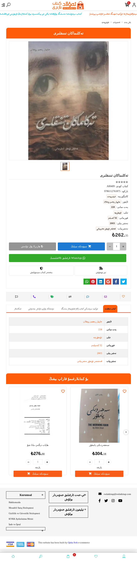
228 (100, 329)
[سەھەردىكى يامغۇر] (99, 416)
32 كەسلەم (96, 345)
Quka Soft (73, 542)
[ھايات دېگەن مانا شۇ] (38, 416)
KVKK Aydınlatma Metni (21, 519)
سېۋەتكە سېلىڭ (79, 246)
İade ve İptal (15, 524)
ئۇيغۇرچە (97, 337)
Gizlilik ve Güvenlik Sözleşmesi (24, 513)
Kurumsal (26, 494)
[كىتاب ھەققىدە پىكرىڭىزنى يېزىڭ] (87, 296)
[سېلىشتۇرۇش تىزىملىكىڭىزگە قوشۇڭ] (69, 296)
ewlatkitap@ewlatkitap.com (117, 494)
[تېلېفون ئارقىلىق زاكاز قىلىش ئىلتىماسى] (34, 296)
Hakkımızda (15, 502)
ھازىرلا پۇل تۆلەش (30, 246)
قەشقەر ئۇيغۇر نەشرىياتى (89, 361)
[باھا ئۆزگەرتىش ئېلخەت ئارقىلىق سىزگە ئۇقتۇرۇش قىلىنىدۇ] (52, 296)
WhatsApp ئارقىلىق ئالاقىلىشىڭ (66, 258)
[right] (126, 432)
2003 (99, 353)
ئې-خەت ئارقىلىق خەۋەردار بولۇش (69, 497)
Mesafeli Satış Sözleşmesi (21, 507)
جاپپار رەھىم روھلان (92, 321)
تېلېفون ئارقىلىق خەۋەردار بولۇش (68, 511)
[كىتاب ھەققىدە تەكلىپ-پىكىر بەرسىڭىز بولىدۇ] (16, 296)
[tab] (110, 308)
